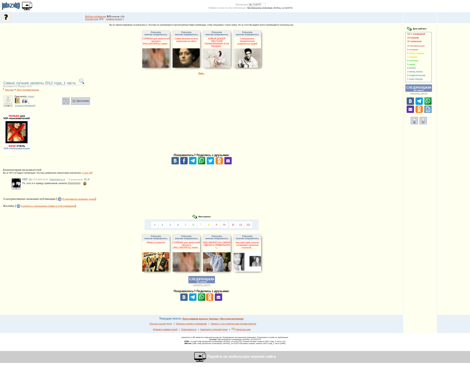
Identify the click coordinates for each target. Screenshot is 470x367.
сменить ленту (201, 284)
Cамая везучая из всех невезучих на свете (186, 39)
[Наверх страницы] (414, 123)
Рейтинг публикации (95, 16)
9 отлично (412, 49)
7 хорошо (411, 57)
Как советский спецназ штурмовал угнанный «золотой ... (247, 245)
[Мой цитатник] (80, 101)
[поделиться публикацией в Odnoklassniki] (219, 163)
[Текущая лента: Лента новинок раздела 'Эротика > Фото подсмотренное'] (201, 282)
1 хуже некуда (414, 79)
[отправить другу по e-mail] (228, 163)
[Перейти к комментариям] (423, 123)
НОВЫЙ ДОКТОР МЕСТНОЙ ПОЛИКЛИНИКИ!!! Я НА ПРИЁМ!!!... (217, 42)
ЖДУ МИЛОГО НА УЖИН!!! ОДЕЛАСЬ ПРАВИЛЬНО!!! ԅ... (217, 245)
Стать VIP (87, 173)
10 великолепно (415, 46)
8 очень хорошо (415, 53)
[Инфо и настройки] (66, 101)
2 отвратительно (415, 75)
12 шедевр (412, 37)
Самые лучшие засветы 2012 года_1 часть (40, 83)
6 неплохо (412, 60)
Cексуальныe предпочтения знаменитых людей (247, 41)
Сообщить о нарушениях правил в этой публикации (48, 206)
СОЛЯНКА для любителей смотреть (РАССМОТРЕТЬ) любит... (156, 41)
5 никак (410, 64)
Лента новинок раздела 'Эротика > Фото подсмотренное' (213, 319)
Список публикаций (25, 105)
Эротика (9, 90)
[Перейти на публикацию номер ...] (250, 4)
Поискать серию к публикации (191, 324)
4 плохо (411, 68)
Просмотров (91, 19)
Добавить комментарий (165, 329)
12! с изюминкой (415, 34)
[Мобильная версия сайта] (27, 6)
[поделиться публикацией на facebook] (184, 163)
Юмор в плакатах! (156, 242)
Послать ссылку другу (160, 324)
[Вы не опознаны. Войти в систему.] (6, 21)
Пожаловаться (57, 179)
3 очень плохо (414, 71)
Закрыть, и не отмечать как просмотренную (233, 324)
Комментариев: (114, 19)
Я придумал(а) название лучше (78, 199)
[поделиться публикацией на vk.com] (175, 163)
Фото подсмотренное (28, 90)
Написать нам (242, 329)
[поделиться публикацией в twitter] (210, 163)
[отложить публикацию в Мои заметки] (428, 112)
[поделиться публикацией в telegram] (192, 163)
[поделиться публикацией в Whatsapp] (201, 163)
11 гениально (414, 41)
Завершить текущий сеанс (214, 329)
